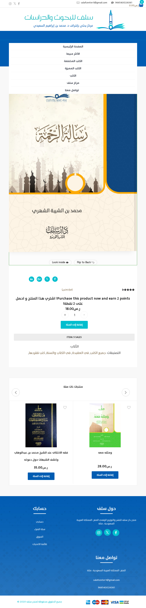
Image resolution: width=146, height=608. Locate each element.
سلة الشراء (39, 529)
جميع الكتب (98, 353)
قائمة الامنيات (39, 544)
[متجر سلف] (73, 20)
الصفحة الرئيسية (73, 46)
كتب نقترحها (37, 353)
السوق (39, 537)
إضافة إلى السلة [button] (105, 475)
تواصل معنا (72, 90)
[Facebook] (55, 279)
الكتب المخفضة (73, 61)
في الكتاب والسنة (58, 353)
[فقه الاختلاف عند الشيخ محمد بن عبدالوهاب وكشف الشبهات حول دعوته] (41, 425)
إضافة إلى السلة (74, 325)
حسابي (39, 522)
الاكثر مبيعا (73, 53)
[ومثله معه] (105, 425)
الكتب (73, 75)
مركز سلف (73, 83)
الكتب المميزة (73, 68)
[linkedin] (31, 279)
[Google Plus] (39, 279)
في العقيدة (80, 353)
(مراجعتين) (67, 289)
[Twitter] (47, 279)
